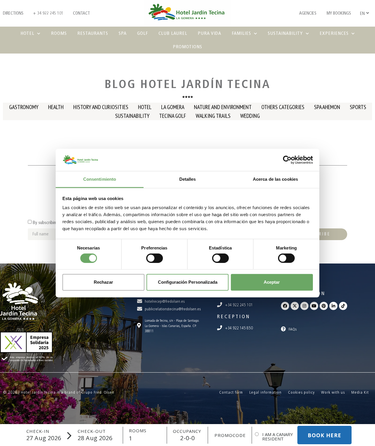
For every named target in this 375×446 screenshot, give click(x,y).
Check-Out (92, 431)
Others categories (282, 107)
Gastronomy (23, 107)
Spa (123, 33)
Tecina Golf (172, 116)
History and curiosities (100, 107)
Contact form (231, 392)
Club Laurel (172, 33)
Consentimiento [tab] (99, 179)
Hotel (27, 33)
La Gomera (172, 107)
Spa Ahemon (327, 107)
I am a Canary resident (277, 436)
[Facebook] (285, 306)
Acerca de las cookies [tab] (275, 179)
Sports (358, 107)
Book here (324, 435)
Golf (142, 33)
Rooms (59, 33)
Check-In (37, 431)
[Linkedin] (333, 306)
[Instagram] (304, 306)
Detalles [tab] (187, 179)
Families (241, 33)
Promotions (187, 46)
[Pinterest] (324, 306)
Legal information (265, 392)
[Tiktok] (343, 306)
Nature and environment (223, 107)
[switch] (154, 258)
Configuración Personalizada (187, 282)
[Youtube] (314, 306)
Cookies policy (301, 392)
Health (56, 107)
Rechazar (103, 282)
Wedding (250, 116)
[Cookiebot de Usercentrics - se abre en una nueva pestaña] (287, 160)
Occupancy (187, 431)
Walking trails (213, 116)
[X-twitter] (295, 306)
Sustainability (285, 33)
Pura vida (209, 33)
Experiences (334, 33)
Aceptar (272, 282)
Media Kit (360, 392)
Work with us (333, 392)
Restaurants (92, 33)
